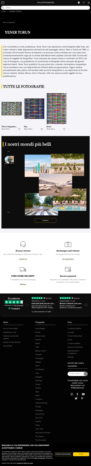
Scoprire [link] (45, 220)
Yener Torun (5, 129)
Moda (37, 343)
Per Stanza (39, 436)
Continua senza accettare (63, 454)
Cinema (38, 422)
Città (37, 347)
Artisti (3, 12)
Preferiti (38, 340)
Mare (37, 392)
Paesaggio (39, 358)
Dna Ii (48, 127)
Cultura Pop (39, 414)
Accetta (81, 454)
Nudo (37, 395)
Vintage (38, 407)
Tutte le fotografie (9, 22)
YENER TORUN (15, 12)
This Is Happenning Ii (10, 127)
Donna (37, 384)
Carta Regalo (40, 329)
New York (39, 418)
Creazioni (38, 399)
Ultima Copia (40, 336)
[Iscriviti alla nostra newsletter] (86, 374)
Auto (37, 373)
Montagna (39, 410)
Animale (38, 355)
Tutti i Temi (39, 429)
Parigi (37, 425)
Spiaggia (38, 377)
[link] (45, 2)
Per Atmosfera (40, 440)
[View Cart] (88, 2)
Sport (37, 366)
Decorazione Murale (42, 433)
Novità (37, 332)
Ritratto (38, 388)
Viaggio (38, 362)
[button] (8, 151)
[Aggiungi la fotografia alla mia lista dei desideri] (19, 129)
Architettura (39, 369)
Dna (25, 127)
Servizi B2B (7, 346)
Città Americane (41, 403)
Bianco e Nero (40, 351)
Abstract (38, 381)
